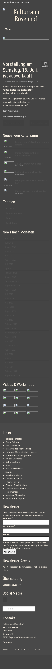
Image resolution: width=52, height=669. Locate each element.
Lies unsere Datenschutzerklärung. (25, 546)
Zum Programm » (11, 110)
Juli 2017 (9, 354)
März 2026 (9, 238)
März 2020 (9, 307)
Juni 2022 (9, 251)
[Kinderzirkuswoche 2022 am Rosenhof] (9, 399)
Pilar (8, 465)
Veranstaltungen (27, 82)
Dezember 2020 (12, 281)
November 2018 (12, 332)
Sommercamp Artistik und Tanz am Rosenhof (32, 143)
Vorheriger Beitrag (13, 123)
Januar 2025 (10, 247)
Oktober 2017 (11, 345)
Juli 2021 (9, 264)
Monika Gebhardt (14, 458)
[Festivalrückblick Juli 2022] (32, 399)
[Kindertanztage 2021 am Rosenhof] (20, 407)
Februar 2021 (11, 272)
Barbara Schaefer (14, 438)
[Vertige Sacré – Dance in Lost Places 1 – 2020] (32, 415)
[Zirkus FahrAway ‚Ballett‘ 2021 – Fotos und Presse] (9, 415)
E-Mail (6, 534)
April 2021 (9, 268)
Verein (9, 218)
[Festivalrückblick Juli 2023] (32, 392)
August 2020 (10, 289)
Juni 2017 (9, 358)
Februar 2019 (11, 324)
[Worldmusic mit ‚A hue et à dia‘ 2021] (9, 407)
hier (5, 570)
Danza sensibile (13, 445)
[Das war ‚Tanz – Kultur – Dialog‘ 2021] (20, 415)
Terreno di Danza (14, 478)
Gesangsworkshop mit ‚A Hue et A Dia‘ (31, 181)
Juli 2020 (9, 294)
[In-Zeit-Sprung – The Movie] (9, 392)
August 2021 (10, 259)
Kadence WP (37, 650)
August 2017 (10, 349)
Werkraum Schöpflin (15, 498)
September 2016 (12, 375)
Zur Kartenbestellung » (14, 116)
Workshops (11, 223)
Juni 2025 (9, 242)
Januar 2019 (10, 328)
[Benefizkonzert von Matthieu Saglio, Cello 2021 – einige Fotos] (32, 407)
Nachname (9, 526)
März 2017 (9, 367)
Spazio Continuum (14, 475)
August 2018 (10, 337)
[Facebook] (33, 2)
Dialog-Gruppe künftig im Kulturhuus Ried (27, 154)
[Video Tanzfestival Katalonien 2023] (20, 392)
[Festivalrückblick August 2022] (20, 399)
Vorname (8, 518)
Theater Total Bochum (16, 485)
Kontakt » (7, 642)
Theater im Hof (13, 481)
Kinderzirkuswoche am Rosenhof (30, 191)
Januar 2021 (10, 277)
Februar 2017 (11, 371)
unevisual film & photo (16, 495)
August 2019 (10, 311)
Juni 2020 (9, 298)
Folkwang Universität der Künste (21, 452)
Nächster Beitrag (39, 123)
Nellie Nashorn (13, 462)
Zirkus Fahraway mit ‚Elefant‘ (29, 163)
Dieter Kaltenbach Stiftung (18, 448)
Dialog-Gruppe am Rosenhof (28, 172)
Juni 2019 (9, 315)
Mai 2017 (9, 362)
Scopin (9, 471)
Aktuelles (19, 82)
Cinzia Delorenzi (13, 442)
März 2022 (9, 255)
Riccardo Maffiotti (14, 468)
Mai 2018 (9, 341)
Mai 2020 (9, 302)
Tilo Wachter (12, 491)
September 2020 (12, 285)
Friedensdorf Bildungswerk (18, 455)
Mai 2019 (9, 319)
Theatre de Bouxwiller (16, 488)
